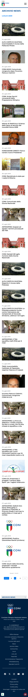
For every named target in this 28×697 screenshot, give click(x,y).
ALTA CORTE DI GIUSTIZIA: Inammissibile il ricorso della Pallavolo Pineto (13, 44)
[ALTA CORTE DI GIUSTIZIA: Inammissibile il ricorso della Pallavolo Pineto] (13, 29)
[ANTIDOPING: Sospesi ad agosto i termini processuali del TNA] (13, 214)
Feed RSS (14, 656)
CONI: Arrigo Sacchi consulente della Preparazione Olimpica (11, 98)
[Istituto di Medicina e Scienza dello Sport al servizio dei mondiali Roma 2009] (13, 111)
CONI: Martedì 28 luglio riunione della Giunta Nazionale (11, 256)
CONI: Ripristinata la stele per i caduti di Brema (13, 177)
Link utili (14, 654)
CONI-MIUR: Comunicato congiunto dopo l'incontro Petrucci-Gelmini (12, 71)
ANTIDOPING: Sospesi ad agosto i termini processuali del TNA (12, 228)
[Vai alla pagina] (20, 578)
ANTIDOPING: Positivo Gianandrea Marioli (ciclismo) (13, 539)
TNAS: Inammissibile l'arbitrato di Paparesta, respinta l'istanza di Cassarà (12, 368)
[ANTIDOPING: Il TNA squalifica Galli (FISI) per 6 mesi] (13, 326)
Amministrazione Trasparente (14, 659)
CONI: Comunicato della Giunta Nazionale (11, 202)
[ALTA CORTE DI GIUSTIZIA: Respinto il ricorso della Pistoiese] (13, 268)
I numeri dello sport (14, 641)
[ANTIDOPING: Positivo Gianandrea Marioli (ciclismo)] (13, 526)
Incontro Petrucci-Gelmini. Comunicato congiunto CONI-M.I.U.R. (12, 395)
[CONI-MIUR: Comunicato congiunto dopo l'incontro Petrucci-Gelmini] (13, 56)
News (14, 644)
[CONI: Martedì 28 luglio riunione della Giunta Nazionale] (13, 241)
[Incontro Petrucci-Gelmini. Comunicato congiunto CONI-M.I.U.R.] (13, 381)
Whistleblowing (14, 661)
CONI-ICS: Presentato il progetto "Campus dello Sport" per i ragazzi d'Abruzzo (13, 480)
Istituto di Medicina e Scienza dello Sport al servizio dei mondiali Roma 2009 (13, 125)
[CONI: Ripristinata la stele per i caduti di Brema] (13, 163)
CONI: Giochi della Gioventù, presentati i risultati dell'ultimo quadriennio (13, 565)
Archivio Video (14, 646)
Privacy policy (14, 684)
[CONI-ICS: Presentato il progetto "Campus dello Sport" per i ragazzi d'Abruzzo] (13, 466)
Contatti (14, 679)
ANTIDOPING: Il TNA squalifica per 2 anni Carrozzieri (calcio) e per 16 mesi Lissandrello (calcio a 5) (13, 452)
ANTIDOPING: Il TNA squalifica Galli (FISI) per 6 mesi (12, 341)
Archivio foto (14, 649)
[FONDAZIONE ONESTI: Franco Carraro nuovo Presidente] (13, 138)
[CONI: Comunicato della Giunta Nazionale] (13, 189)
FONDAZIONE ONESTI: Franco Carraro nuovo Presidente (13, 151)
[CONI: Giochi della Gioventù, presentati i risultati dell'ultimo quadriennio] (13, 551)
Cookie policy (14, 687)
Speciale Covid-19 (14, 664)
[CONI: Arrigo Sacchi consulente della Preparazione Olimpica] (13, 84)
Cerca (14, 651)
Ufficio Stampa (14, 634)
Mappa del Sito (14, 681)
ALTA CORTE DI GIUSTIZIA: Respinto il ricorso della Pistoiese (12, 283)
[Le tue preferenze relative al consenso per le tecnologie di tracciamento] (2, 694)
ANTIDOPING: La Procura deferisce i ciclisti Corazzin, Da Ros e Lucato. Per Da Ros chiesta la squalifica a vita (13, 423)
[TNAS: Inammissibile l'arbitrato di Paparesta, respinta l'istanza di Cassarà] (13, 353)
